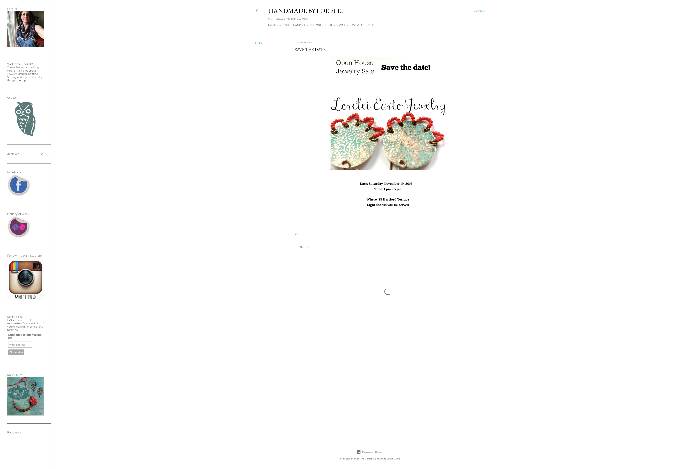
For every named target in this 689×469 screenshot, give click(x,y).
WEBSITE (285, 25)
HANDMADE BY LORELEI (305, 10)
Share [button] (258, 42)
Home (272, 25)
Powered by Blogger (372, 452)
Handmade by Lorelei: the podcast (319, 25)
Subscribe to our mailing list (25, 336)
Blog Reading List (362, 25)
